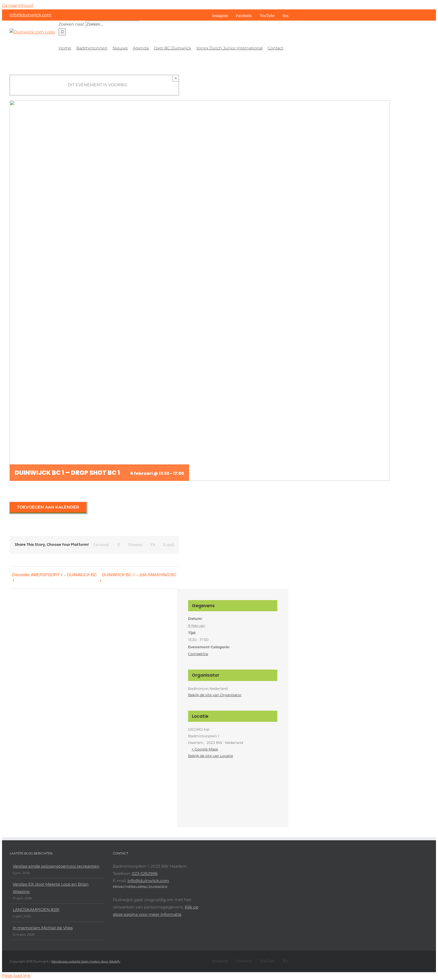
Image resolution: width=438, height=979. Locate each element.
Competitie (198, 654)
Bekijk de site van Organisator (215, 695)
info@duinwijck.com (30, 14)
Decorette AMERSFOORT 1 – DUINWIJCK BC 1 (54, 577)
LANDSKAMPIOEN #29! (36, 909)
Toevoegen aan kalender (48, 507)
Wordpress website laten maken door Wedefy (85, 961)
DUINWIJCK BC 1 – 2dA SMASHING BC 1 (137, 578)
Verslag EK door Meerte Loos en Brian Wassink (50, 888)
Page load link (16, 975)
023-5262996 (145, 873)
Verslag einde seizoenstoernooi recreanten (56, 866)
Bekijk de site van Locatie (210, 756)
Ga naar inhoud (17, 5)
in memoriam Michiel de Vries (43, 927)
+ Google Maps (205, 749)
